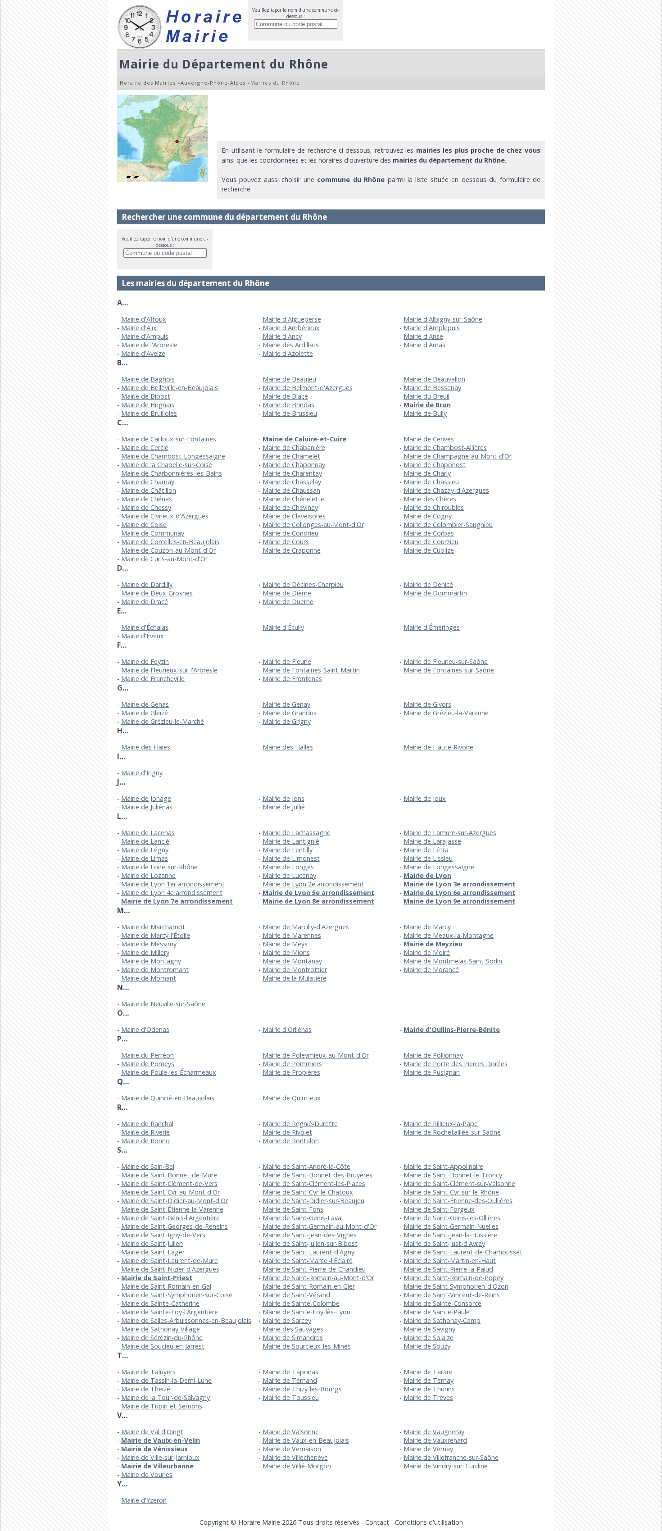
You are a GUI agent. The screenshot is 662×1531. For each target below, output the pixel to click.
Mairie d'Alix (139, 327)
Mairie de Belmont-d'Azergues (308, 387)
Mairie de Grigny (287, 721)
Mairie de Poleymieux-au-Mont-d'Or (316, 1055)
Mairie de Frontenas (292, 678)
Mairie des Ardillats (291, 345)
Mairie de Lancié (145, 841)
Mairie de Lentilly (288, 849)
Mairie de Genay (286, 704)
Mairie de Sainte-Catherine (160, 1303)
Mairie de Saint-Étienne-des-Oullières (458, 1200)
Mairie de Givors (427, 704)
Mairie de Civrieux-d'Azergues (165, 516)
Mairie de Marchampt (153, 926)
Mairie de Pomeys (147, 1063)
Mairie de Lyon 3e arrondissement (459, 884)
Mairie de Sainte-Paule (437, 1312)
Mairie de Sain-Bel (147, 1166)
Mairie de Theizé (145, 1389)
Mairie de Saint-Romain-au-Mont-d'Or (318, 1277)
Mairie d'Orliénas (287, 1029)
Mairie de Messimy (149, 944)
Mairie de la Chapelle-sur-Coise (166, 464)
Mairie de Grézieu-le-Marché (162, 721)
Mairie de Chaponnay (294, 464)
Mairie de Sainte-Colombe (301, 1303)
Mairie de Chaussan (291, 490)
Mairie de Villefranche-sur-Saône (451, 1457)
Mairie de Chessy (146, 507)
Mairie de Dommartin (435, 593)
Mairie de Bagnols (148, 379)
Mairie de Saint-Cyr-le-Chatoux (308, 1192)
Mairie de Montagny (151, 961)
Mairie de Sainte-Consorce (442, 1303)
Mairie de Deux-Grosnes (157, 593)
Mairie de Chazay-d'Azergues (446, 490)
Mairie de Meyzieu (433, 944)
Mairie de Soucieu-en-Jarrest (162, 1346)
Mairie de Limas (144, 858)
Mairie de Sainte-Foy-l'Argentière (169, 1312)
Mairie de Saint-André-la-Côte (306, 1166)
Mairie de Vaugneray (434, 1431)
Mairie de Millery (145, 952)
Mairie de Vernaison (292, 1449)
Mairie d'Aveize (143, 353)
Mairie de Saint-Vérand (296, 1294)
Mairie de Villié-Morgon (297, 1466)
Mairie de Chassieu (431, 481)
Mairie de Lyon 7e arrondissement (177, 901)
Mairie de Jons (283, 798)
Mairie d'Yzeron (144, 1500)
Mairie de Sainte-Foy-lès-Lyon (306, 1312)
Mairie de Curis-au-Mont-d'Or (164, 558)
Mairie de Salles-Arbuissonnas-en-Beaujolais (186, 1320)
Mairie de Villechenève (295, 1457)
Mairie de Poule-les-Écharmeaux (168, 1072)
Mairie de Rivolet (287, 1132)
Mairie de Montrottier (295, 969)
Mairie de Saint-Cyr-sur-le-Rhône (451, 1192)
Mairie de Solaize (428, 1337)
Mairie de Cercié (144, 447)
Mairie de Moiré (427, 952)
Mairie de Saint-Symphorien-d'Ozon (456, 1286)
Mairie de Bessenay (432, 387)
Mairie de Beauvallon (434, 379)
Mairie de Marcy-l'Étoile (155, 935)
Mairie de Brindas (288, 404)
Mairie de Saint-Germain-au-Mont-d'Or (319, 1226)
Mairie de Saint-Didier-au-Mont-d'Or (174, 1200)
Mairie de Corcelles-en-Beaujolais (170, 541)
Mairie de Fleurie (287, 661)
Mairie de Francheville (153, 678)
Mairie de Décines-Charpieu (303, 584)
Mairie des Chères (430, 499)
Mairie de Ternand (290, 1380)
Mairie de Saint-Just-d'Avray (444, 1243)
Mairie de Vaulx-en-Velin (160, 1440)
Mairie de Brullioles (149, 413)
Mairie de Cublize (429, 550)
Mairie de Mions (286, 952)
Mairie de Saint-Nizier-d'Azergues (170, 1269)
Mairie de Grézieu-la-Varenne (446, 713)
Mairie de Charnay (147, 481)
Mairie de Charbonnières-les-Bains (171, 473)
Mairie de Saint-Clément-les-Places (314, 1183)
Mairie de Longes (288, 867)
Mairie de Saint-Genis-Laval (303, 1217)
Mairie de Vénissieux (154, 1449)
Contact (377, 1522)
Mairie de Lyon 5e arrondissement (318, 892)
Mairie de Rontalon (291, 1140)
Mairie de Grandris (290, 713)
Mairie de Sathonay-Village (160, 1329)
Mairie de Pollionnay (433, 1055)
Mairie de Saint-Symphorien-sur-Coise (176, 1294)
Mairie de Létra (426, 849)
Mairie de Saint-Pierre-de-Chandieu (314, 1269)
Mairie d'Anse (423, 336)
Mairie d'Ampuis (144, 336)
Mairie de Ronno (145, 1140)
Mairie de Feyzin (145, 661)
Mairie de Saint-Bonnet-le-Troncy (453, 1175)
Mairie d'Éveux (142, 635)
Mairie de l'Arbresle (149, 345)
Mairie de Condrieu (290, 533)
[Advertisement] (381, 115)
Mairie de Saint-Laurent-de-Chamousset (463, 1252)
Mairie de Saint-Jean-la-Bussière (450, 1235)
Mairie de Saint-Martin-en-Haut (450, 1260)
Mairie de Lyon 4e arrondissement (171, 892)
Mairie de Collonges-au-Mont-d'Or (313, 524)
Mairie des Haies (145, 747)
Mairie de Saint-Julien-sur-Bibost (310, 1243)
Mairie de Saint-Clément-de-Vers (169, 1183)
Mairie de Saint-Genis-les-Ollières (452, 1217)
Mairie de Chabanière (294, 447)
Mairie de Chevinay (290, 507)
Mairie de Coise (144, 524)
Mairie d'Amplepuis (432, 327)
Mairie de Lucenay (289, 875)
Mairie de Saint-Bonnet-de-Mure (169, 1175)
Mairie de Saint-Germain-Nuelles (451, 1226)
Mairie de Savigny (429, 1329)
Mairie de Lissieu (428, 858)
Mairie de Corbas (429, 533)
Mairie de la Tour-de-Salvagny (165, 1397)
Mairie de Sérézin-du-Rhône (162, 1337)
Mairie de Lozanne (148, 875)
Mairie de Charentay (292, 473)
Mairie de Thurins (429, 1389)
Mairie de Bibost (145, 396)
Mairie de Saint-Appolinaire (443, 1166)
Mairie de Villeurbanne (157, 1466)
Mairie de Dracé (144, 601)
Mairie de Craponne (292, 550)
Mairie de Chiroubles (434, 507)
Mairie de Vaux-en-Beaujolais (306, 1440)
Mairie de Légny (144, 849)
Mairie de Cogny (428, 516)
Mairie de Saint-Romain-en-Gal (166, 1286)
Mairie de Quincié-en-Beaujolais (167, 1098)
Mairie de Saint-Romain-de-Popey (453, 1277)
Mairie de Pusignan (432, 1072)
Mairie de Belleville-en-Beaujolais (169, 387)
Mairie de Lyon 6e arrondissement (459, 892)
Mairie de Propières (291, 1072)
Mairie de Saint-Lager (153, 1252)
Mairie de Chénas (146, 499)
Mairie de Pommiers (292, 1063)
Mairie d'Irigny (142, 772)
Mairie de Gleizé (144, 713)
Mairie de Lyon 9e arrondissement (459, 901)
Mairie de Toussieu (291, 1397)
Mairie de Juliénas (146, 807)
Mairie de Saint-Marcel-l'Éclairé (308, 1260)
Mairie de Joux (425, 798)
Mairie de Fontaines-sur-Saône (449, 670)
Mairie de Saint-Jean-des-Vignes (310, 1235)
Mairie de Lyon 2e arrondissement (313, 884)
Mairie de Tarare (428, 1371)
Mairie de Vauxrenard (435, 1440)
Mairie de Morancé (431, 969)
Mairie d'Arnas (424, 345)
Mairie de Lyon (427, 875)
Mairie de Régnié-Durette (300, 1123)
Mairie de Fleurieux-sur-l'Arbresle (169, 670)
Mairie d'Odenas (145, 1029)
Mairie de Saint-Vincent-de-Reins (452, 1294)
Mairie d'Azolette (288, 353)
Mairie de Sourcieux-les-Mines (307, 1346)
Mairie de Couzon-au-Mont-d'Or (168, 550)
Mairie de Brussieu (290, 413)
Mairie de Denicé (428, 584)
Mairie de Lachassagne (297, 832)
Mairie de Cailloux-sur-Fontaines (168, 439)
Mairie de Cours (286, 541)
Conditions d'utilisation (429, 1522)
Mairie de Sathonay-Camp (442, 1320)
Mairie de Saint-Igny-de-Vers (163, 1235)
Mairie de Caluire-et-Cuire (304, 439)
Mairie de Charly (427, 473)
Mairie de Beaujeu (289, 379)
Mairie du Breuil (426, 396)
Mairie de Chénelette (293, 499)
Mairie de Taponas (290, 1371)
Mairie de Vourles (146, 1474)
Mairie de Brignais (147, 404)
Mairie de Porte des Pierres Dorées (456, 1063)
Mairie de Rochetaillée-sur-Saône (452, 1132)
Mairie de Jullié (284, 807)
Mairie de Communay (152, 533)
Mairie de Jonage (146, 798)
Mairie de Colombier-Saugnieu (448, 524)
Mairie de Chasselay (292, 481)
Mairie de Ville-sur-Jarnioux (160, 1457)
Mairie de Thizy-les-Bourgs (302, 1389)
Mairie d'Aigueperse (292, 319)
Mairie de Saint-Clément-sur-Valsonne (459, 1183)
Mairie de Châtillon (148, 490)
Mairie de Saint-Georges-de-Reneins (174, 1226)
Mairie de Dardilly (146, 584)
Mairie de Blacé (285, 396)
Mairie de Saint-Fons (293, 1209)
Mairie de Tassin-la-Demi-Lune (166, 1380)
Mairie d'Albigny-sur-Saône (443, 319)
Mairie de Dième (287, 593)
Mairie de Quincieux (292, 1098)
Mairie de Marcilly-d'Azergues (306, 926)
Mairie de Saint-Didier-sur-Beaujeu (313, 1200)
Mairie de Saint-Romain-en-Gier (309, 1286)
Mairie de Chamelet (291, 456)
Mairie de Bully (425, 413)
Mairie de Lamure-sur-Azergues (450, 832)
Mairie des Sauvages (293, 1329)
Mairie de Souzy (427, 1346)
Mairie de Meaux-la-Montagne (449, 935)
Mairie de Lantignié (291, 841)
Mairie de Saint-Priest (156, 1277)
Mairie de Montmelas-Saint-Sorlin (453, 961)
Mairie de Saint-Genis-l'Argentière (170, 1217)
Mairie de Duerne (288, 601)
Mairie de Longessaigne (439, 867)
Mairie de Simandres (293, 1337)
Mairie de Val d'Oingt (152, 1431)
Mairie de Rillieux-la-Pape (441, 1123)
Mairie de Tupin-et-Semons (161, 1406)
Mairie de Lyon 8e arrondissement (318, 901)
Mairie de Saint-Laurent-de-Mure (169, 1260)
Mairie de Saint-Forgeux (439, 1209)
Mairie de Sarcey (287, 1320)
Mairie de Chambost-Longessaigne (173, 456)
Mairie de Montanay (292, 961)
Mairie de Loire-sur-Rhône (159, 867)
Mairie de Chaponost (435, 464)
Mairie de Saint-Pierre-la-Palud (448, 1269)
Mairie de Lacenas (148, 832)
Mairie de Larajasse (432, 841)
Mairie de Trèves (428, 1397)
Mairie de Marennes (292, 935)
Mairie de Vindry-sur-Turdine (446, 1466)
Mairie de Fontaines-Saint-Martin (311, 670)
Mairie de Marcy (427, 926)
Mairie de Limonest (291, 858)
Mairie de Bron (427, 404)
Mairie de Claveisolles (294, 516)
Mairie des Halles (288, 747)
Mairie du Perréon (147, 1055)
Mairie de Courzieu (431, 541)
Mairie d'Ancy (282, 336)
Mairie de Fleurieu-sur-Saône (446, 661)
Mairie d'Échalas (144, 627)
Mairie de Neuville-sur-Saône (163, 1003)
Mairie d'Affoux (143, 319)
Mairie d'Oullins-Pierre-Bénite (452, 1029)
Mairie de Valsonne (291, 1431)
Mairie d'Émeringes (432, 627)
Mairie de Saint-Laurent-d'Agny (308, 1252)
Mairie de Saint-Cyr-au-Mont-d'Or (170, 1192)
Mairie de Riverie (145, 1132)
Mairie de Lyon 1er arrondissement (173, 884)
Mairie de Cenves (429, 439)
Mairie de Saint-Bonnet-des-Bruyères (317, 1175)
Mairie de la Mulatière (294, 978)
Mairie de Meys (285, 944)
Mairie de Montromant (155, 969)
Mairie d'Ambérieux (291, 327)
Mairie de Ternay (428, 1380)
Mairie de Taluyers (148, 1371)
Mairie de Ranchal (147, 1123)
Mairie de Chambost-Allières (445, 447)
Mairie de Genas (145, 704)
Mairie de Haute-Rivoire (438, 747)
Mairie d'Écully (283, 627)
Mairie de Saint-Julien (152, 1243)
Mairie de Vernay (428, 1449)
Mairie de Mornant (148, 978)
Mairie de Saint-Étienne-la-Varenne (172, 1209)
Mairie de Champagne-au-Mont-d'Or (458, 456)
